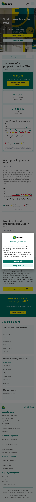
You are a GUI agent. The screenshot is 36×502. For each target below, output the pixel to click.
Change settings (18, 266)
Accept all (18, 261)
